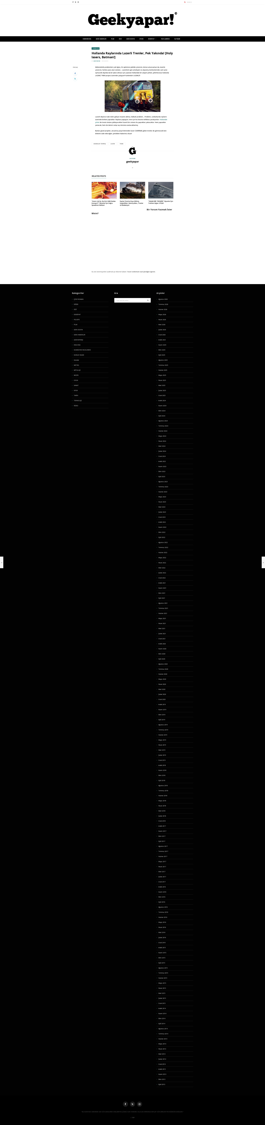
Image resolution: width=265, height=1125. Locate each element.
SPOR (76, 390)
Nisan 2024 (162, 441)
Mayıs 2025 (162, 375)
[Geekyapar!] (132, 20)
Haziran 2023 (162, 492)
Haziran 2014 (162, 1039)
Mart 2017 (161, 872)
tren (121, 143)
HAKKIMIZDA (87, 39)
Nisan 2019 (162, 745)
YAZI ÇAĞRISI (165, 39)
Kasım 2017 (162, 831)
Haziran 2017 (162, 856)
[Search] (185, 2)
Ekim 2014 (161, 1018)
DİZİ (120, 39)
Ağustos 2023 (163, 482)
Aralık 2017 (162, 826)
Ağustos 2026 (163, 299)
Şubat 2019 (162, 755)
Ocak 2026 (162, 335)
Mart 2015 (161, 993)
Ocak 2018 (162, 821)
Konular (76, 360)
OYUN (141, 39)
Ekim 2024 (161, 411)
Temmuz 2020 (163, 669)
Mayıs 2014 (162, 1044)
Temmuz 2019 (163, 730)
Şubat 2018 (162, 816)
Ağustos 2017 (163, 846)
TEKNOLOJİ (95, 48)
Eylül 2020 (161, 659)
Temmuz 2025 (163, 365)
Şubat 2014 (162, 1059)
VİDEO (76, 406)
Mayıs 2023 (162, 497)
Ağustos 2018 (163, 786)
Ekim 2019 (161, 715)
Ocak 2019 (162, 760)
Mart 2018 (161, 811)
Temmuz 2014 (163, 1034)
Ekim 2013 (161, 1079)
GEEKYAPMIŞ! (78, 340)
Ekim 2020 (161, 654)
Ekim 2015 (161, 958)
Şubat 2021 (162, 634)
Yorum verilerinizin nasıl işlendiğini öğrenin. (141, 272)
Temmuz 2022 (163, 547)
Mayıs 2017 (162, 861)
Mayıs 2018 (162, 801)
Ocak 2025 (162, 395)
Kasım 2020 (162, 649)
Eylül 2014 (161, 1024)
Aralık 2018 (162, 765)
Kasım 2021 (162, 588)
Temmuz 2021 (163, 608)
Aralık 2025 (162, 340)
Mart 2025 (161, 385)
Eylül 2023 (161, 476)
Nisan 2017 (162, 867)
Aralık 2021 (162, 583)
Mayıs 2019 (162, 740)
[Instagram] (139, 1104)
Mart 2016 (161, 932)
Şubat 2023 (162, 512)
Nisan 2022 (162, 563)
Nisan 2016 (162, 927)
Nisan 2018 (162, 806)
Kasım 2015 (162, 953)
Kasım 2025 (162, 345)
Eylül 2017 (161, 841)
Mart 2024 (161, 446)
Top (133, 1117)
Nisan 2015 (162, 988)
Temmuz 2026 (163, 304)
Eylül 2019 (161, 720)
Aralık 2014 (162, 1008)
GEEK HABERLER (101, 39)
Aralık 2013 (162, 1069)
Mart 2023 (161, 507)
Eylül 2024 (161, 416)
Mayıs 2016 (162, 922)
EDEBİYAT (151, 39)
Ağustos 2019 (163, 725)
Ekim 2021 (161, 593)
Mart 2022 (161, 568)
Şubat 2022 (162, 573)
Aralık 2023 (162, 461)
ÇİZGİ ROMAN (78, 299)
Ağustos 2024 (163, 421)
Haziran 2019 (162, 735)
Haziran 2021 (162, 613)
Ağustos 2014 (163, 1029)
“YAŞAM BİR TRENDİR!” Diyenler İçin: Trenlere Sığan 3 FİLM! (160, 202)
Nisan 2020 (162, 684)
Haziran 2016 (162, 917)
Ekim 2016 (161, 897)
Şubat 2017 (162, 877)
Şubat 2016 (162, 937)
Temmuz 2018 (163, 791)
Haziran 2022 (162, 552)
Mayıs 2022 (162, 558)
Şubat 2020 (162, 694)
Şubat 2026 (162, 330)
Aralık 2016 (162, 887)
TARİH (76, 395)
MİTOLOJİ (77, 370)
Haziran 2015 (162, 978)
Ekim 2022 (161, 532)
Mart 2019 (161, 750)
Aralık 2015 (162, 948)
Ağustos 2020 (163, 664)
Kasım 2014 (162, 1013)
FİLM (112, 39)
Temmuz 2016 (163, 912)
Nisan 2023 (162, 502)
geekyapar (96, 61)
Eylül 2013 (161, 1084)
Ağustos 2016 (163, 907)
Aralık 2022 (162, 522)
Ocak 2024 (162, 456)
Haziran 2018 (162, 796)
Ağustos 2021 (163, 603)
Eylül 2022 (161, 537)
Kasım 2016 (162, 892)
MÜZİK (76, 375)
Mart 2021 (161, 628)
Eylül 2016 (161, 902)
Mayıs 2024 (162, 436)
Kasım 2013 (162, 1074)
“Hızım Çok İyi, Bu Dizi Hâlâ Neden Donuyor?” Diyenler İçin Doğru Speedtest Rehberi (104, 203)
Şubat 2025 (162, 390)
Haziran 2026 (162, 309)
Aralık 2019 (162, 704)
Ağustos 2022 (163, 542)
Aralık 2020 (162, 644)
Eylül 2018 (161, 780)
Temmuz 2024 (163, 426)
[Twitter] (75, 79)
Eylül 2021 (161, 598)
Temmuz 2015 (163, 973)
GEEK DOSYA (130, 39)
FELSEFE (77, 320)
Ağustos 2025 (163, 360)
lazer (113, 143)
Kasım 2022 (162, 527)
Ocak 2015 (162, 1003)
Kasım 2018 (162, 770)
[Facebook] (75, 73)
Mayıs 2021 (162, 618)
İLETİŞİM (177, 39)
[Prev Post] (1, 562)
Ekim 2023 (161, 471)
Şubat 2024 (162, 451)
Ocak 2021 (162, 639)
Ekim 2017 (161, 836)
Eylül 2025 (161, 355)
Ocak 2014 (162, 1064)
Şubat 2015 (162, 998)
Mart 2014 (161, 1054)
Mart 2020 (161, 689)
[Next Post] (263, 562)
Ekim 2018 (161, 775)
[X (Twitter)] (132, 1104)
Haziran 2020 (162, 674)
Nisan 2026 (162, 320)
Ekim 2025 (161, 350)
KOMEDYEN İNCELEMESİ (82, 350)
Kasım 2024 (162, 406)
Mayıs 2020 (162, 679)
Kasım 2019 (162, 710)
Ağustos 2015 (163, 968)
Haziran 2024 (162, 431)
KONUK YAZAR (79, 355)
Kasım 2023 (162, 466)
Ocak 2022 (162, 578)
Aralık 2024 (162, 401)
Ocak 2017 (162, 882)
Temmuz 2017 (163, 851)
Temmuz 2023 (163, 487)
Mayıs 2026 (162, 314)
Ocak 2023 (162, 517)
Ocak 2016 (162, 943)
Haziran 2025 (162, 370)
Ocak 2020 (162, 699)
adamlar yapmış (100, 143)
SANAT (76, 385)
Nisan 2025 (162, 380)
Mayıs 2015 (162, 983)
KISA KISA (77, 345)
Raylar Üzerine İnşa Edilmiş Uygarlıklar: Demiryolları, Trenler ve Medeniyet (131, 203)
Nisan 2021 (162, 623)
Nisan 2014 (162, 1049)
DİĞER (76, 304)
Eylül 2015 (161, 963)
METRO (76, 365)
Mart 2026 (161, 325)
